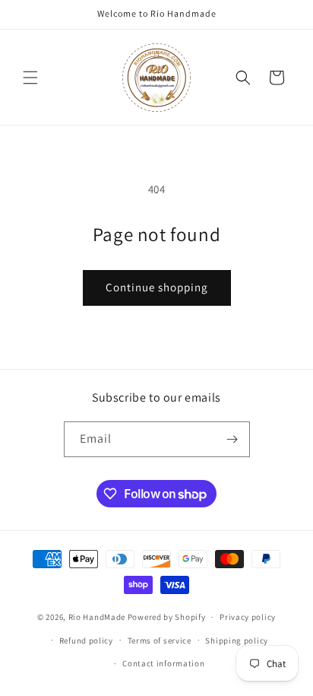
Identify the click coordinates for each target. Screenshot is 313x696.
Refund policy (86, 640)
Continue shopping (157, 287)
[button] (30, 77)
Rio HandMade (96, 617)
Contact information (163, 663)
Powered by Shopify (167, 617)
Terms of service (159, 640)
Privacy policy (248, 617)
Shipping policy (236, 640)
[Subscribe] (232, 439)
